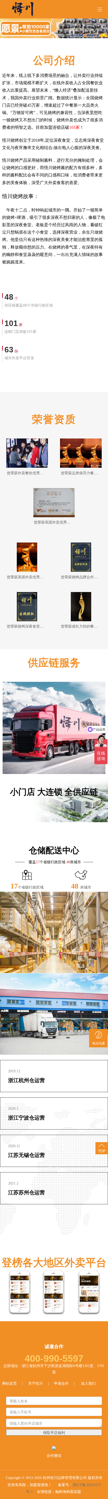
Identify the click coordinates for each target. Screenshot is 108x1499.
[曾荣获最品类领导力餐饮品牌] (81, 453)
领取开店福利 (54, 1432)
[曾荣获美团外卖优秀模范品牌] (27, 557)
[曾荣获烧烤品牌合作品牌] (81, 557)
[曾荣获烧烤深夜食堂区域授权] (27, 606)
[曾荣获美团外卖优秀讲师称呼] (54, 502)
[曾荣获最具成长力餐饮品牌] (81, 606)
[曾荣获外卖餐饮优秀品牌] (27, 453)
